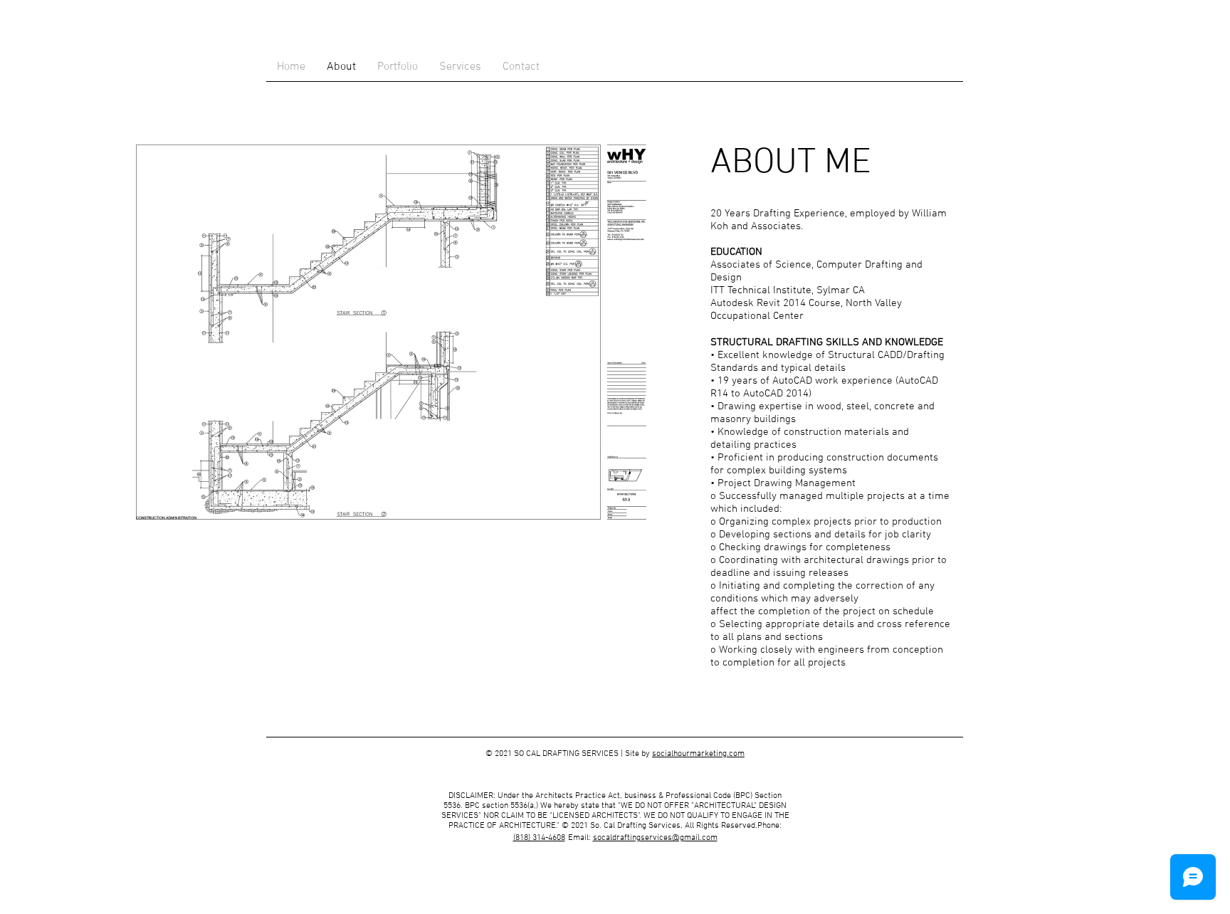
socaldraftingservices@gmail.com (655, 838)
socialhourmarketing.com (698, 754)
